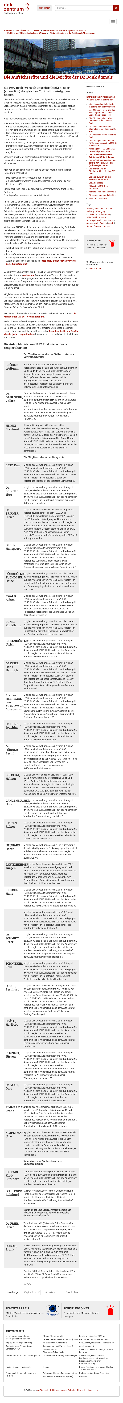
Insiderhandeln (107, 208)
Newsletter (44, 8)
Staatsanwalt (92, 223)
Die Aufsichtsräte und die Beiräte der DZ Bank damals (101, 155)
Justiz (111, 223)
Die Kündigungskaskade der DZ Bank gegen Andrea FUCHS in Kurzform (103, 143)
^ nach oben (72, 1292)
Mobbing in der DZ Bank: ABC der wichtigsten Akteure (102, 150)
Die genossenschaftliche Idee (102, 195)
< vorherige (13, 1292)
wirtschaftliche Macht (96, 217)
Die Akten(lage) (96, 183)
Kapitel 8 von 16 (32, 1292)
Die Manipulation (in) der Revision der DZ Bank (100, 178)
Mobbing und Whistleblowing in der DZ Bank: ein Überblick (102, 105)
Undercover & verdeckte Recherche (94, 1373)
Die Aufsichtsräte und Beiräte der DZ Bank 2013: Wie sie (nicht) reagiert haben (102, 163)
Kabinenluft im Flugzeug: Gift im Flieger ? (60, 1355)
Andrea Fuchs (95, 268)
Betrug (89, 226)
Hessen (106, 226)
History (46, 1367)
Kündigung (100, 211)
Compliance (91, 214)
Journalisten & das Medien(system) (58, 1376)
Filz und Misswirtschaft (53, 1336)
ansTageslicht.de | (45, 1390)
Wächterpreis (17, 1308)
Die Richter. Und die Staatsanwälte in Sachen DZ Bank (102, 171)
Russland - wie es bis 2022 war (92, 1336)
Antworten (28, 275)
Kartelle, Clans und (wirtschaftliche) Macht (61, 1339)
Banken (103, 223)
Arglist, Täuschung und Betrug (19, 1343)
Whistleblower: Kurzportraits (55, 1343)
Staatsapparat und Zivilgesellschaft (58, 1346)
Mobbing (90, 211)
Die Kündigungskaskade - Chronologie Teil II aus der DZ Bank (102, 120)
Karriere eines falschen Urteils (102, 192)
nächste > (50, 1292)
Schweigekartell (93, 220)
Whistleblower (76, 1308)
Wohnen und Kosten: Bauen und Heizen (60, 1373)
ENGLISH (83, 1376)
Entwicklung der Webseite (64, 1390)
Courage (97, 226)
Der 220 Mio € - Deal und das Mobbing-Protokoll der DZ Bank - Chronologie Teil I (102, 112)
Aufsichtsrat (104, 214)
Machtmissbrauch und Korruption (94, 1339)
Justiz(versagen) (86, 1346)
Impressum (93, 1390)
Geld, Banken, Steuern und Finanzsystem (96, 1343)
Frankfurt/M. (108, 220)
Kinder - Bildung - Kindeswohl (18, 1367)
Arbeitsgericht (92, 208)
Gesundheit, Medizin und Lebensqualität (23, 1355)
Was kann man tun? (98, 198)
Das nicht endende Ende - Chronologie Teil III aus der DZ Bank (102, 129)
